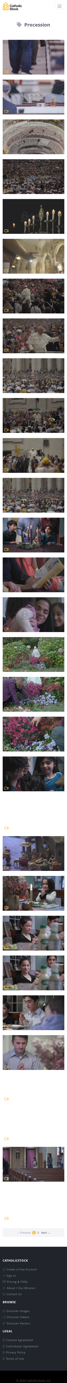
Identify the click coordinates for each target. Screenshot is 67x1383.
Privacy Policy (16, 1360)
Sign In (11, 1283)
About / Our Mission (21, 1296)
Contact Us (14, 1302)
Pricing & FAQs (17, 1289)
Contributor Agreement (22, 1354)
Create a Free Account (21, 1277)
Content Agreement (19, 1348)
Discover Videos (18, 1325)
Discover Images (18, 1319)
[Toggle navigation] (59, 6)
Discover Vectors (18, 1331)
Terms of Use (15, 1366)
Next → (45, 1240)
